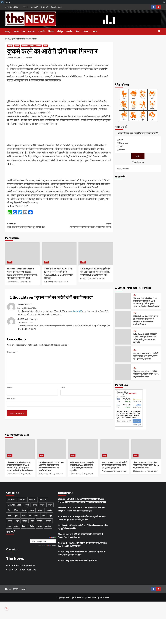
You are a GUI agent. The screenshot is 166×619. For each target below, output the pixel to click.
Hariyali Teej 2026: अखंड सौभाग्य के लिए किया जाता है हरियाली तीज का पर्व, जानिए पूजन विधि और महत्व (82, 553)
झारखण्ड (31, 31)
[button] (159, 31)
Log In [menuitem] (7, 2)
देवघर (23, 516)
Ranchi (32, 500)
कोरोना (42, 505)
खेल (23, 31)
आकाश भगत (12, 58)
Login (94, 31)
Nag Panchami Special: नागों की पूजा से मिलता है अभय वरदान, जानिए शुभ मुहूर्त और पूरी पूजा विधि (145, 356)
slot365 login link (25, 319)
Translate (53, 545)
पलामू (43, 516)
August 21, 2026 (63, 282)
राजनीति (69, 31)
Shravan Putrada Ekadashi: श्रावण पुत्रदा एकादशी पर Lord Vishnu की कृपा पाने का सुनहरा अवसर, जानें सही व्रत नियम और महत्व (22, 273)
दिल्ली (9, 516)
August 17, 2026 (121, 471)
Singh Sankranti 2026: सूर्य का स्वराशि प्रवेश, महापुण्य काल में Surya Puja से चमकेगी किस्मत (146, 374)
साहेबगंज (31, 526)
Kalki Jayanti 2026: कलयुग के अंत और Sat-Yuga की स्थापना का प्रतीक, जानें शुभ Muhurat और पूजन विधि (95, 272)
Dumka (22, 500)
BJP (121, 139)
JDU (121, 146)
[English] (50, 538)
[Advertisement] (138, 61)
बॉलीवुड (60, 31)
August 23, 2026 (26, 282)
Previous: (26, 225)
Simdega (42, 500)
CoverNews (91, 597)
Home (8, 589)
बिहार (17, 521)
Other (122, 149)
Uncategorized (14, 505)
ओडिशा (35, 505)
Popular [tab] (132, 288)
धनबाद (36, 516)
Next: (90, 225)
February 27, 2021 (25, 58)
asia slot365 (22, 304)
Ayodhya (12, 500)
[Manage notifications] (7, 608)
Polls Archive (123, 168)
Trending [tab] (146, 288)
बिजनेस (51, 31)
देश (30, 516)
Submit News (56, 7)
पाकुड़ (50, 516)
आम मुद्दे (7, 31)
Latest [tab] (121, 288)
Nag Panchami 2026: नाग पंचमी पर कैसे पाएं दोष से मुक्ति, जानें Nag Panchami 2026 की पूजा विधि (82, 544)
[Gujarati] (52, 538)
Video (25, 7)
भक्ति (31, 46)
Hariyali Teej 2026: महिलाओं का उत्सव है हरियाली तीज (77, 560)
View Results (138, 162)
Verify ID (34, 7)
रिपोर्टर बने (44, 7)
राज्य (45, 46)
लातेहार (16, 526)
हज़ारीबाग (48, 526)
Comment (12, 352)
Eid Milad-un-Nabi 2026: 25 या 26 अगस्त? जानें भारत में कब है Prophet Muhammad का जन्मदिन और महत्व (58, 273)
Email (62, 387)
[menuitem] (2, 2)
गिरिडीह (16, 510)
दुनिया (16, 516)
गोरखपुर (31, 510)
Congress (123, 143)
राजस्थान (48, 521)
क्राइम (16, 31)
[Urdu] (55, 538)
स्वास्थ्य (85, 31)
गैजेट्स (24, 510)
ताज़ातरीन (41, 31)
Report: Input (13, 282)
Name (10, 387)
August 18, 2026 (99, 278)
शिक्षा (77, 31)
